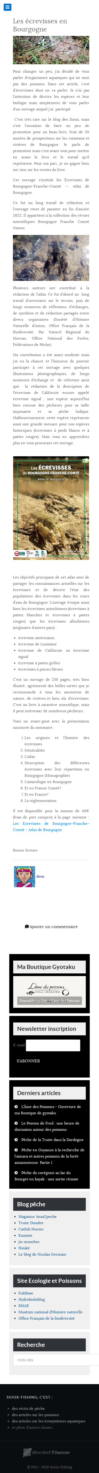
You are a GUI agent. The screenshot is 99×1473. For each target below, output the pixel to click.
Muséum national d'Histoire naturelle (50, 1312)
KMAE (23, 1305)
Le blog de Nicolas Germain (42, 1254)
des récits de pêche (28, 1408)
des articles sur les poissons (35, 1414)
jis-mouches (28, 1241)
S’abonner (28, 1061)
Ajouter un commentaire (54, 926)
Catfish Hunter (31, 1229)
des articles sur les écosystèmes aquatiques (48, 1421)
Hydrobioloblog (31, 1299)
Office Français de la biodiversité (46, 1318)
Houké (24, 1248)
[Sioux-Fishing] (46, 1453)
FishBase (25, 1293)
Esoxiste (25, 1235)
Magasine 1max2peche (37, 1216)
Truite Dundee (31, 1222)
